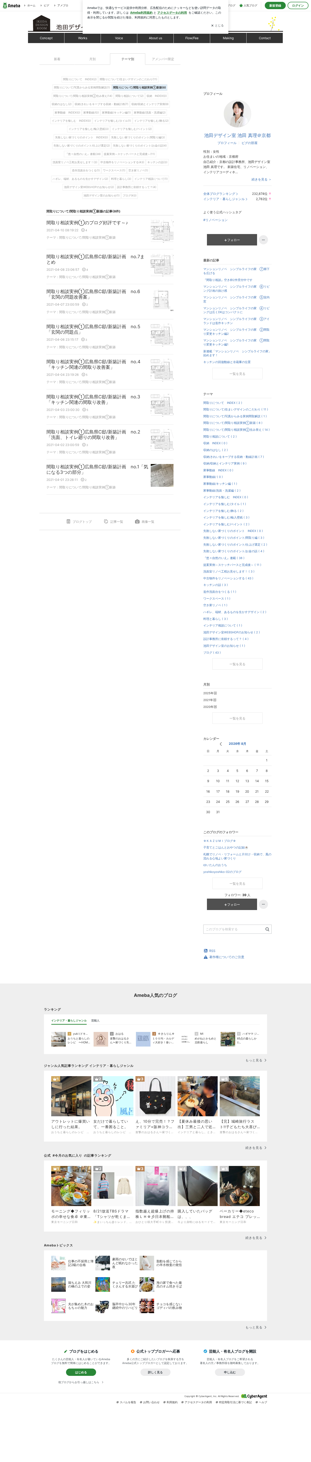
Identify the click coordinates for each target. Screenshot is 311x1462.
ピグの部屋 (249, 143)
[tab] (69, 1020)
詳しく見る (155, 1372)
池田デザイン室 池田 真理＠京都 (237, 135)
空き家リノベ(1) (138, 170)
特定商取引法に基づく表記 (235, 1402)
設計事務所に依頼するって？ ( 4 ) (226, 639)
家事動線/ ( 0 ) (213, 477)
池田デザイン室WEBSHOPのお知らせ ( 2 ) (231, 632)
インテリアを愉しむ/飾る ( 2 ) (223, 511)
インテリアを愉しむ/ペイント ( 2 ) (226, 524)
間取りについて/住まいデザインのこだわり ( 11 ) (235, 409)
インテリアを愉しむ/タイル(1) (112, 120)
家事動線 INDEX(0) (67, 112)
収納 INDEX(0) (157, 96)
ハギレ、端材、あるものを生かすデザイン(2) (80, 178)
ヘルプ (263, 1402)
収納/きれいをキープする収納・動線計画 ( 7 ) (233, 457)
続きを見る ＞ (262, 179)
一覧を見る (237, 374)
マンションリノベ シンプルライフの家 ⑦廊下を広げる (236, 271)
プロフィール (227, 143)
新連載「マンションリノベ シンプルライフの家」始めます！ (237, 353)
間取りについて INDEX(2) (80, 79)
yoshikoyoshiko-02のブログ (222, 872)
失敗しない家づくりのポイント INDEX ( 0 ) (233, 531)
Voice (119, 38)
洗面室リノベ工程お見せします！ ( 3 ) (229, 571)
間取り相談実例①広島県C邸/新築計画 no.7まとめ (95, 259)
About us (155, 38)
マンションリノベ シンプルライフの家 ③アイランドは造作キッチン (236, 321)
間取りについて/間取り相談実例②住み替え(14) (82, 96)
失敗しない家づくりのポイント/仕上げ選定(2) (82, 145)
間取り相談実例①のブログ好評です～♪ (87, 222)
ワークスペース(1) (114, 170)
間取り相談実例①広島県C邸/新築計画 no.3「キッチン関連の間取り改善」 (93, 399)
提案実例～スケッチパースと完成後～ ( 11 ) (232, 565)
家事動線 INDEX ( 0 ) (218, 470)
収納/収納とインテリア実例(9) (149, 104)
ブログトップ (82, 521)
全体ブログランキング (219, 194)
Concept (46, 38)
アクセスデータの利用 (198, 1402)
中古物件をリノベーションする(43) (122, 162)
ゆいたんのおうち (215, 865)
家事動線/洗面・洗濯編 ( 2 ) (222, 490)
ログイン (298, 5)
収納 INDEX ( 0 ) (215, 443)
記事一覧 (116, 521)
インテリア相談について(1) (151, 178)
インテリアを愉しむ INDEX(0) (71, 120)
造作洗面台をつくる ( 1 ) (219, 591)
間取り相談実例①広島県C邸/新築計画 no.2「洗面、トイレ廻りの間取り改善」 (93, 434)
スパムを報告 (128, 1402)
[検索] (267, 929)
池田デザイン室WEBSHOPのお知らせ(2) (89, 187)
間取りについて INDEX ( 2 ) (222, 403)
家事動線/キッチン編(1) (116, 112)
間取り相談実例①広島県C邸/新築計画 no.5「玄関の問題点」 (93, 329)
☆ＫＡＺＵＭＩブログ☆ (219, 841)
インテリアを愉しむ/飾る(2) (151, 120)
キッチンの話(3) (157, 162)
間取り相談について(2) (129, 96)
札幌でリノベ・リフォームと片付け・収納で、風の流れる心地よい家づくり (237, 856)
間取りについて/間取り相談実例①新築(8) (139, 87)
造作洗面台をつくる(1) (86, 170)
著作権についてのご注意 (226, 957)
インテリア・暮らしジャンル (224, 199)
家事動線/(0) (91, 112)
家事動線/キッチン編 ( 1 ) (220, 483)
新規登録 (275, 5)
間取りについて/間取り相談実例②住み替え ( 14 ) (236, 429)
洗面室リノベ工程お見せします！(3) (75, 162)
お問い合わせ (151, 1402)
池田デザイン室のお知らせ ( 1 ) (224, 645)
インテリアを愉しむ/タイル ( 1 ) (224, 504)
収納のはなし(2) (61, 104)
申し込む (230, 1372)
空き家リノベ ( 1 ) (215, 605)
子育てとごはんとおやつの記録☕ (225, 847)
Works (82, 38)
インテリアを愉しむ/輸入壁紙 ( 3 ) (226, 517)
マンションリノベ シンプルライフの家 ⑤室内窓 (236, 299)
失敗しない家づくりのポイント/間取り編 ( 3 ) (233, 537)
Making (228, 38)
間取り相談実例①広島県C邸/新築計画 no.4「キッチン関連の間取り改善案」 (93, 364)
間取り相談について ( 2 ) (220, 436)
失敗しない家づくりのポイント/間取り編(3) (138, 137)
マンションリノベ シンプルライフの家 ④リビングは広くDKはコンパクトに (236, 310)
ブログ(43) (129, 195)
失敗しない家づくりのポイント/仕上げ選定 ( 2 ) (235, 544)
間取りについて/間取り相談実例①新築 (87, 237)
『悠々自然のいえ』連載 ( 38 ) (224, 558)
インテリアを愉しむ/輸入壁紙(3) (89, 129)
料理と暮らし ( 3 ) (215, 619)
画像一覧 (148, 521)
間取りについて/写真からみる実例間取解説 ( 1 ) (235, 416)
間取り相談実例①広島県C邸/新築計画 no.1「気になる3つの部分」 (97, 469)
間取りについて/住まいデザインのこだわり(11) (128, 79)
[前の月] (220, 744)
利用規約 (172, 1402)
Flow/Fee (192, 38)
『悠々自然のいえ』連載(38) (83, 154)
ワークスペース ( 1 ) (216, 598)
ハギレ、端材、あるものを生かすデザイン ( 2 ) (234, 612)
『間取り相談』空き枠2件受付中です (227, 280)
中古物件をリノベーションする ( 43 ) (228, 578)
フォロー (233, 240)
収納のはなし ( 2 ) (215, 450)
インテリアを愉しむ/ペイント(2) (132, 129)
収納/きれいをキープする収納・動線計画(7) (101, 104)
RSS (212, 951)
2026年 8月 (237, 743)
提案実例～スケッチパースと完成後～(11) (129, 154)
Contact (265, 38)
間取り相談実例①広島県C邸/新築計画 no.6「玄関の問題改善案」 (93, 294)
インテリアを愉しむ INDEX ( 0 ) (225, 497)
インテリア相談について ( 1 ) (222, 625)
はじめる (81, 1372)
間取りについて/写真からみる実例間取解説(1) (82, 87)
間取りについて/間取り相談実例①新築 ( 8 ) (233, 423)
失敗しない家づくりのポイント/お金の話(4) (140, 145)
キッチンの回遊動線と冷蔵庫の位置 (227, 362)
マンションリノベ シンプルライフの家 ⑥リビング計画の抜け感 (236, 288)
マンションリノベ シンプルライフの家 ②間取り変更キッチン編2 (236, 331)
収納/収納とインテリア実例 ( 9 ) (225, 463)
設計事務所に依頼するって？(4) (136, 187)
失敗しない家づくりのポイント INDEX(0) (81, 137)
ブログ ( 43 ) (212, 652)
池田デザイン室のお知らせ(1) (102, 195)
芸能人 (95, 1020)
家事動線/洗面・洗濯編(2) (150, 112)
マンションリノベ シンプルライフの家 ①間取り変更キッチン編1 (236, 342)
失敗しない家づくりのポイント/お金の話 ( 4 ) (233, 551)
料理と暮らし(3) (121, 178)
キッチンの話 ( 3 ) (215, 585)
